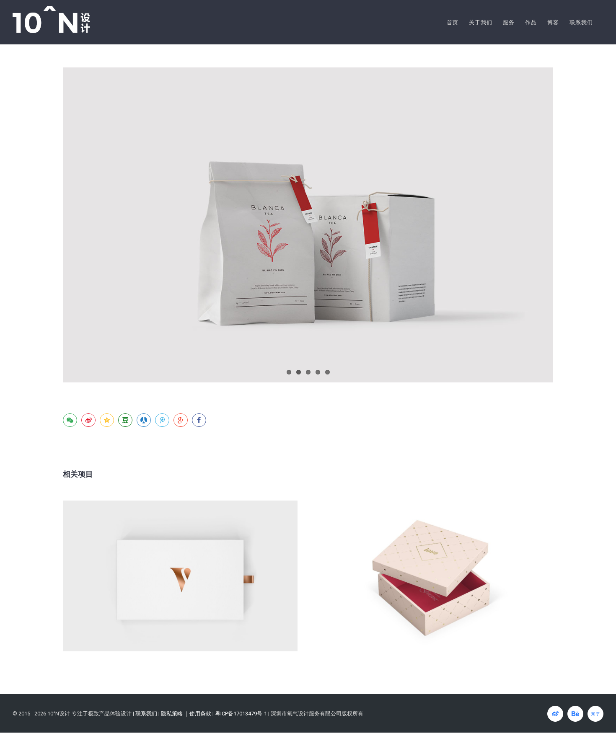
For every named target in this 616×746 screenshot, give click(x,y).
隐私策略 (172, 713)
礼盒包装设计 (436, 576)
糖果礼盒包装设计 (180, 576)
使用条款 (200, 713)
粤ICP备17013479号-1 (241, 713)
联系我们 (146, 713)
